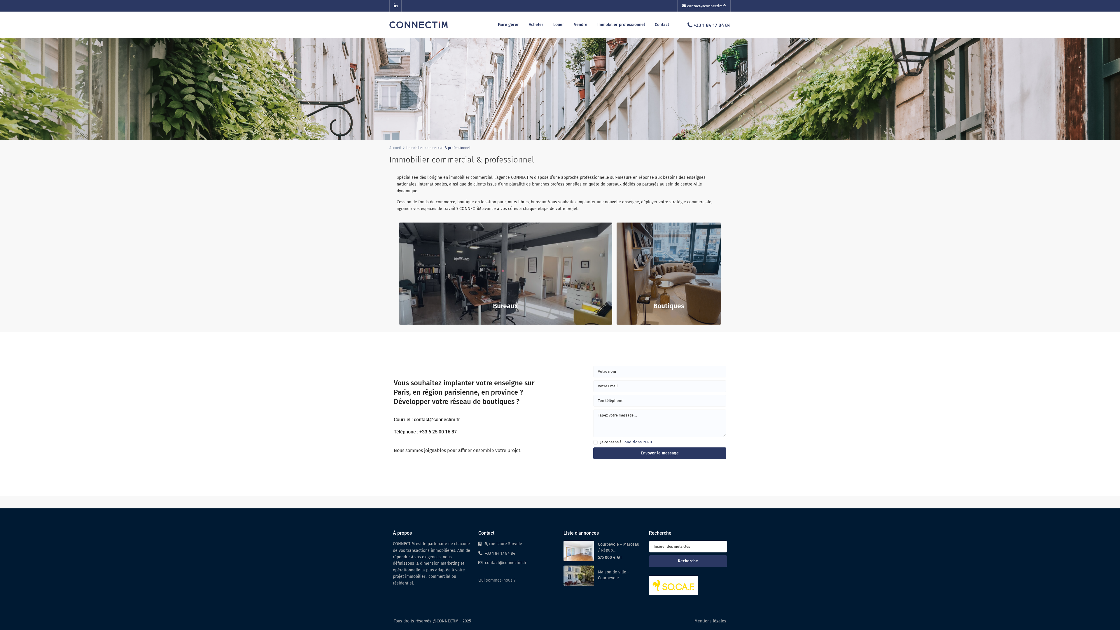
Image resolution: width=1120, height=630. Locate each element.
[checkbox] (595, 442)
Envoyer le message (660, 453)
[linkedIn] (396, 6)
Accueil (395, 148)
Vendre (580, 24)
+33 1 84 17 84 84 (712, 25)
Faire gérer (508, 24)
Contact (662, 24)
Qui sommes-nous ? (496, 580)
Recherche (688, 561)
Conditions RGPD (637, 442)
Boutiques (668, 306)
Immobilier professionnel (621, 24)
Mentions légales (710, 621)
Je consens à (626, 442)
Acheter (536, 24)
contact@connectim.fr (505, 562)
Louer (558, 24)
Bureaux (505, 306)
